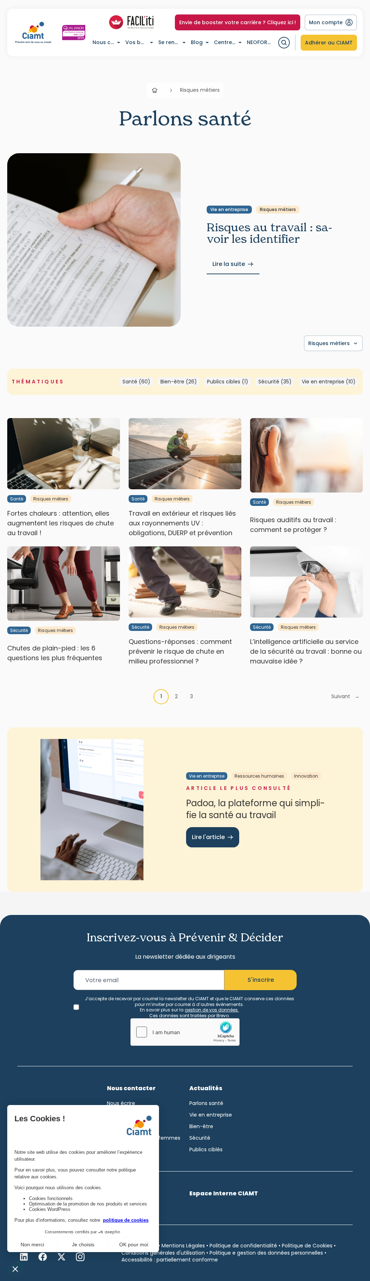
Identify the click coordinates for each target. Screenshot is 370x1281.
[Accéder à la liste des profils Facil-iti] (131, 22)
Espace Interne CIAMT (223, 1193)
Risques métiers (278, 209)
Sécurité (19, 630)
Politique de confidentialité (243, 1245)
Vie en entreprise (229, 209)
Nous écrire (121, 1103)
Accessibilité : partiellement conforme (169, 1259)
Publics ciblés (206, 1149)
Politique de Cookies (307, 1245)
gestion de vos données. (212, 1010)
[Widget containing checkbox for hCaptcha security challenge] (185, 1032)
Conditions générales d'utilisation (163, 1252)
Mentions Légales (183, 1245)
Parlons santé (206, 1103)
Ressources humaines (259, 776)
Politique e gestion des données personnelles (266, 1252)
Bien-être (201, 1126)
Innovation (306, 776)
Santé (16, 499)
